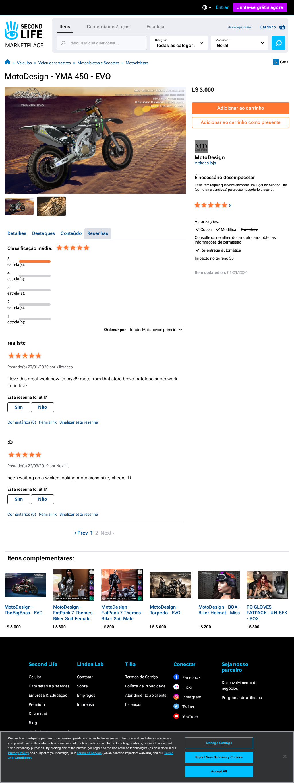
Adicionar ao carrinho (240, 108)
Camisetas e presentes (49, 686)
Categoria (161, 40)
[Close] (284, 756)
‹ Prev (81, 533)
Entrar (222, 7)
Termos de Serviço (141, 677)
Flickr (186, 687)
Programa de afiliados (242, 697)
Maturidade (223, 40)
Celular (35, 677)
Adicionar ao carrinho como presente (241, 122)
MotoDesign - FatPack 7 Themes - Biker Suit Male (122, 612)
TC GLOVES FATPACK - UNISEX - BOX (267, 612)
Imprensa (85, 704)
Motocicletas (137, 63)
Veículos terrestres (54, 63)
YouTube (189, 716)
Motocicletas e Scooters (98, 63)
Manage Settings (219, 743)
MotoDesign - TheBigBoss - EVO (24, 610)
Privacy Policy (18, 753)
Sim (19, 407)
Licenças (133, 704)
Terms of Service (89, 753)
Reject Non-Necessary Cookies (219, 757)
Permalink (48, 422)
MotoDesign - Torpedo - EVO (165, 610)
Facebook (190, 677)
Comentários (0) (21, 422)
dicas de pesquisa (239, 27)
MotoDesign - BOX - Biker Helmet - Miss (219, 610)
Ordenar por (115, 329)
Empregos (86, 695)
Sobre (82, 686)
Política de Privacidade (145, 686)
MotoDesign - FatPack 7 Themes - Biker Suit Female (74, 612)
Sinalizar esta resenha (78, 422)
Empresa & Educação (48, 695)
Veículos (24, 63)
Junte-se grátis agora (260, 7)
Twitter (188, 706)
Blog (33, 722)
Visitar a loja (205, 163)
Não (42, 407)
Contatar (85, 677)
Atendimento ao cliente (145, 695)
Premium (37, 704)
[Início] (7, 62)
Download (38, 713)
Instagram (191, 697)
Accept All (219, 771)
